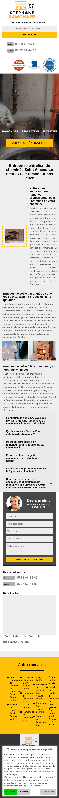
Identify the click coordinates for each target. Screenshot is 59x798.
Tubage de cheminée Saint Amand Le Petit (14, 711)
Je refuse (23, 791)
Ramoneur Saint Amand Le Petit (40, 707)
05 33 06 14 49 (25, 44)
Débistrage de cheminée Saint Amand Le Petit (40, 691)
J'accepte (10, 791)
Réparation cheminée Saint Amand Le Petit (27, 683)
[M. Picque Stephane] (22, 10)
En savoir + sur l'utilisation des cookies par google (29, 777)
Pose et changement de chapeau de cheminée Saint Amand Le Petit (14, 688)
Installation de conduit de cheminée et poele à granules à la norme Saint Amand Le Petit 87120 (53, 706)
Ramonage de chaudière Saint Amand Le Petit (27, 700)
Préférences (48, 791)
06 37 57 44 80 (25, 50)
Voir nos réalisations (29, 142)
